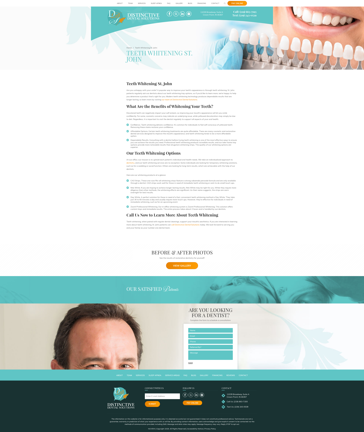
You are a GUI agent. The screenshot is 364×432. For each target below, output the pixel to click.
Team (130, 3)
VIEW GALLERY (182, 265)
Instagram (202, 395)
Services (142, 3)
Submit (190, 363)
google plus (190, 395)
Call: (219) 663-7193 (244, 11)
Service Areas (172, 375)
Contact (215, 3)
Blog (190, 3)
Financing (201, 3)
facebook (169, 13)
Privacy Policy (210, 429)
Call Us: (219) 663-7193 (237, 401)
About (120, 3)
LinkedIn (182, 13)
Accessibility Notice (195, 429)
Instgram (188, 13)
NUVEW (151, 429)
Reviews (230, 375)
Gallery (179, 3)
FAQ (168, 3)
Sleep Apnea (156, 3)
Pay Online (237, 3)
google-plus (175, 13)
